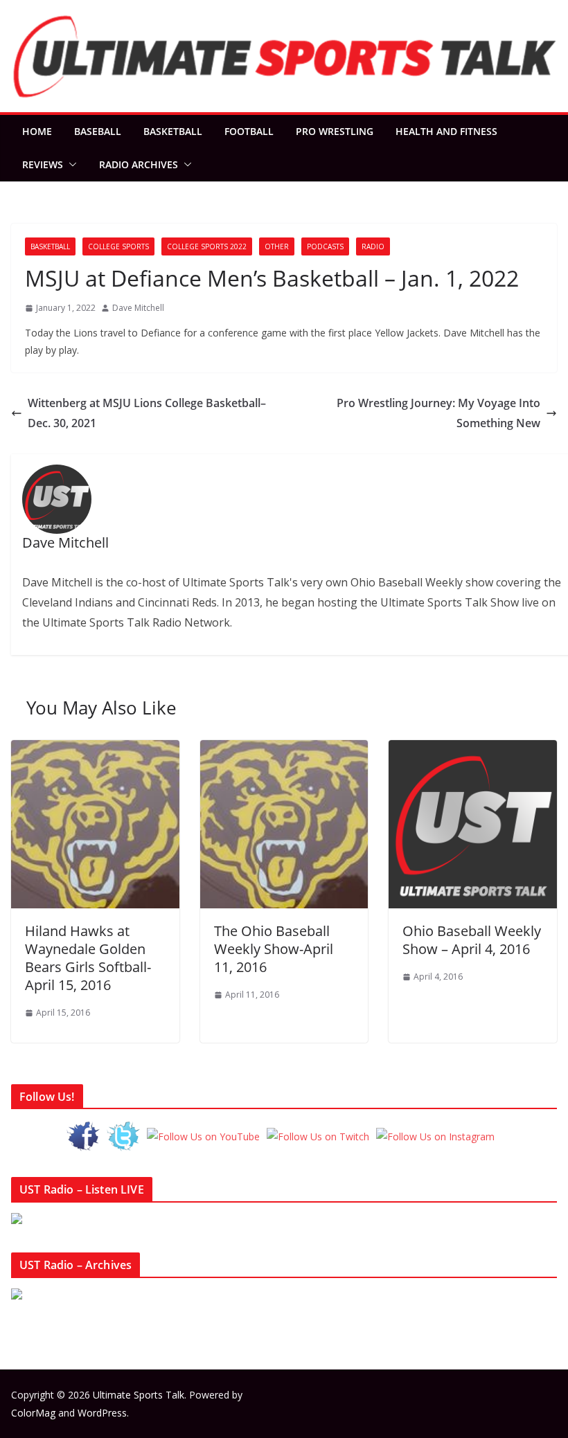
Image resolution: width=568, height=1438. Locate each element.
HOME (37, 131)
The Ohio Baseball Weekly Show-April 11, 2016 (273, 949)
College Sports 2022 (207, 246)
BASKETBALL (172, 131)
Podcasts (325, 246)
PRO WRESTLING (334, 131)
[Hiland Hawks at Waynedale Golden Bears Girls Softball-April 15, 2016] (95, 749)
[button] (70, 164)
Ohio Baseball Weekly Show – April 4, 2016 (471, 940)
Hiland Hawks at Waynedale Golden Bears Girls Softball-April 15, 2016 (88, 958)
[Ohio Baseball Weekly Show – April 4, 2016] (473, 749)
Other (277, 246)
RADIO (373, 246)
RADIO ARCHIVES (138, 164)
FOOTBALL (249, 131)
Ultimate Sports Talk (138, 1394)
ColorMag (33, 1412)
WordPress (102, 1412)
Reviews (42, 164)
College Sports (118, 246)
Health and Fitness (446, 131)
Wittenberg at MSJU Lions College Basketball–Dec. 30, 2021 (147, 413)
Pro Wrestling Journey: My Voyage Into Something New (438, 413)
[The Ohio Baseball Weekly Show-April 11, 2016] (284, 749)
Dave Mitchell (138, 308)
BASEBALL (97, 131)
